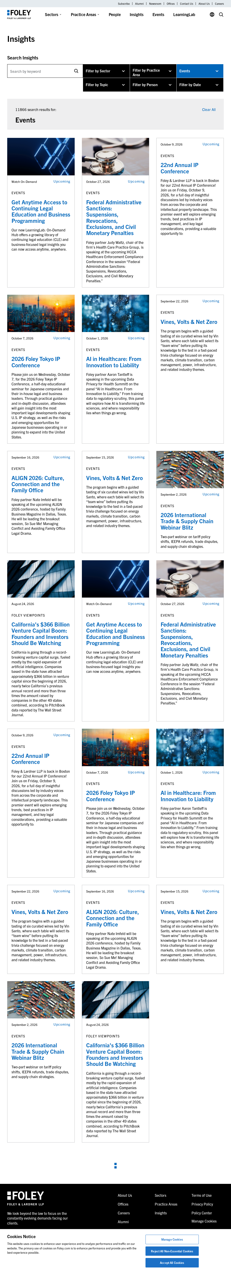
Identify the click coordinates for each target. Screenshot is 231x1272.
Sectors (51, 14)
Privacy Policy (202, 1204)
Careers (219, 3)
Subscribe (124, 3)
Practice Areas (83, 14)
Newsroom (155, 3)
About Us (204, 3)
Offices (171, 3)
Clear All (209, 109)
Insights (136, 14)
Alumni (139, 3)
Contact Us (186, 3)
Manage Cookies (172, 1239)
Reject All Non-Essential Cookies (172, 1251)
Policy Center (202, 1213)
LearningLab (184, 14)
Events (158, 14)
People (115, 14)
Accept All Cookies (172, 1263)
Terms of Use (202, 1195)
